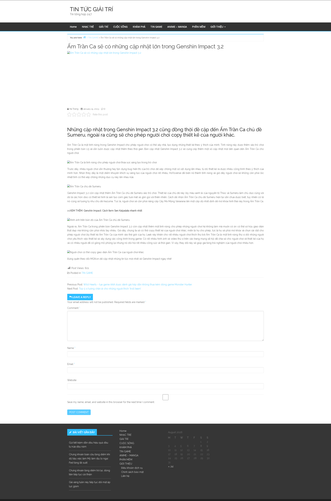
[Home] (84, 37)
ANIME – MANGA (177, 26)
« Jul (170, 466)
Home (73, 26)
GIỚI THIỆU (217, 26)
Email (71, 364)
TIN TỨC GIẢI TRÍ (91, 9)
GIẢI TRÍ (103, 26)
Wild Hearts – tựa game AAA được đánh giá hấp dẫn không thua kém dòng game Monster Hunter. (137, 284)
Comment (73, 308)
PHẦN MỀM (198, 26)
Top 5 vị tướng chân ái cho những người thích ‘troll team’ (110, 288)
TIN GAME (156, 26)
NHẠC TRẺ (88, 26)
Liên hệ (125, 476)
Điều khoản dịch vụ (132, 467)
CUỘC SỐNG (120, 26)
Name (71, 348)
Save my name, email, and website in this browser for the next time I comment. (111, 402)
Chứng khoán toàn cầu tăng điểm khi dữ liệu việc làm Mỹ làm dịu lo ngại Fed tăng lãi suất (89, 458)
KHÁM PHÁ (139, 26)
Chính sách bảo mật (132, 472)
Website (71, 380)
